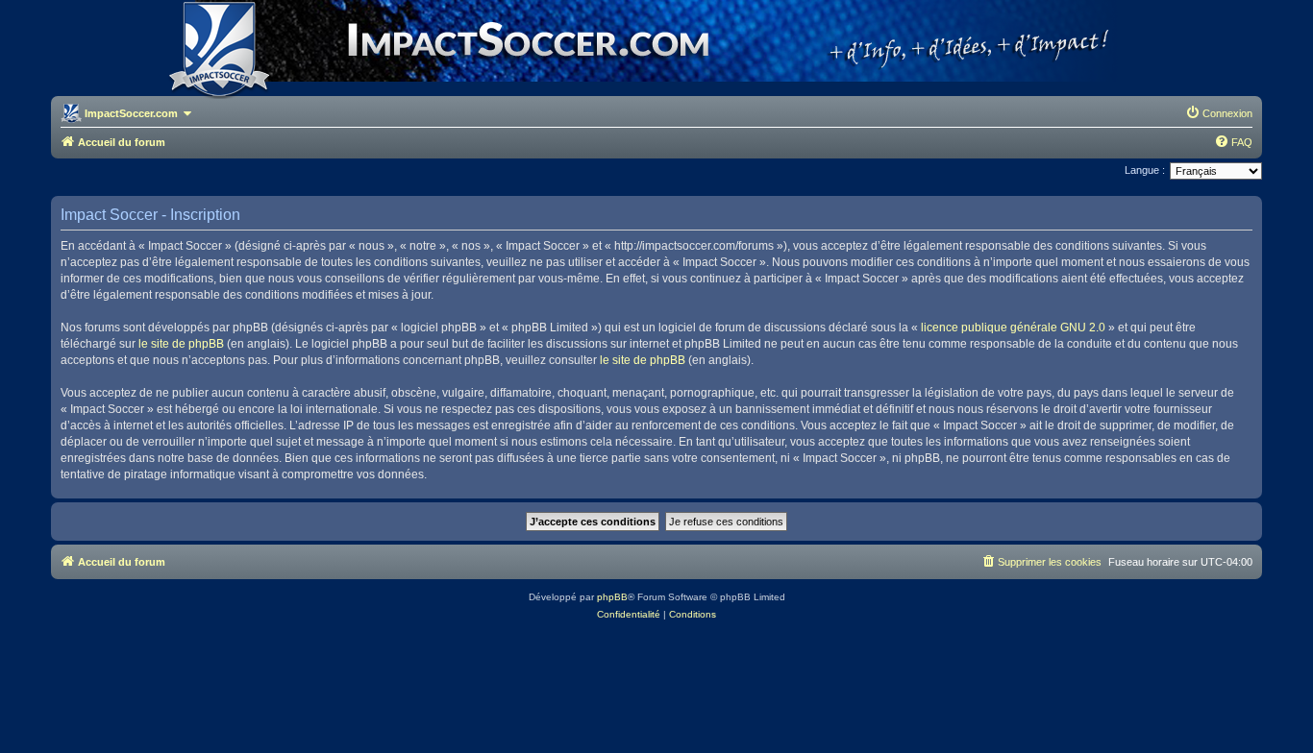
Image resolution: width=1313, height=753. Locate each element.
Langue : (1145, 170)
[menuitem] (1218, 113)
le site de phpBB (181, 344)
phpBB (612, 597)
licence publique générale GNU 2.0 (1013, 327)
